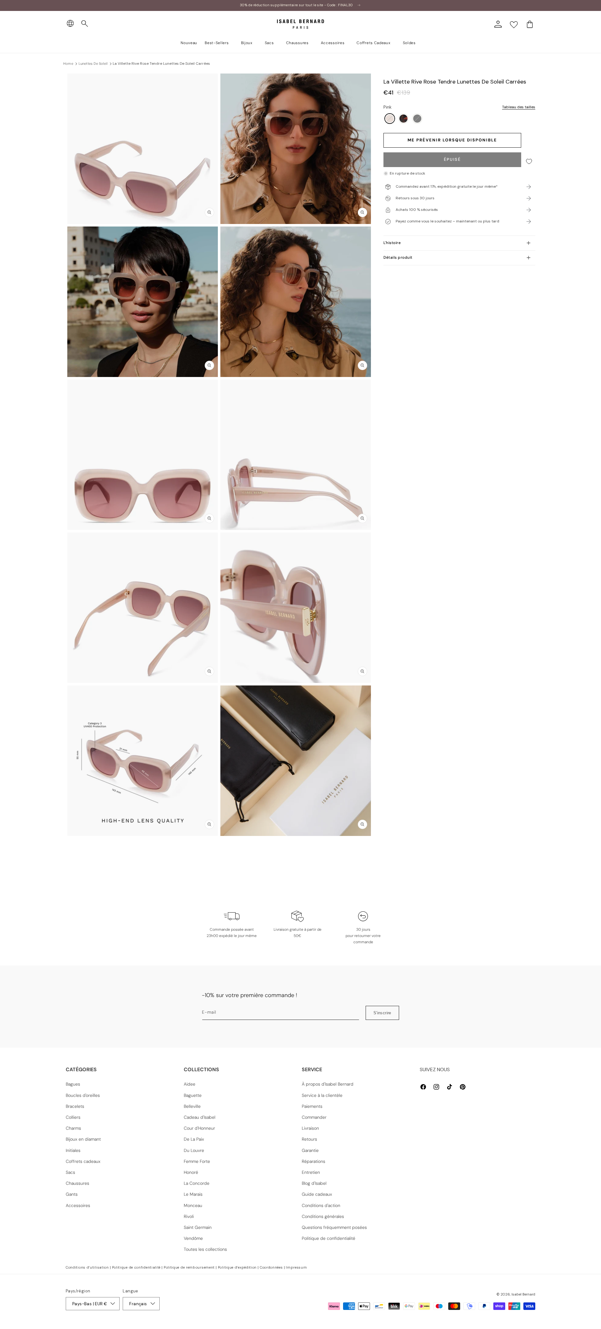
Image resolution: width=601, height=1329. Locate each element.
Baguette (193, 1095)
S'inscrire (382, 1013)
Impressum (296, 1267)
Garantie (310, 1150)
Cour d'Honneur (199, 1128)
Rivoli (189, 1216)
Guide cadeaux (317, 1194)
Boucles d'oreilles (83, 1095)
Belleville (192, 1106)
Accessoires (78, 1205)
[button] (85, 24)
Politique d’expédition (237, 1267)
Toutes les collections (205, 1249)
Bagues (73, 1084)
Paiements (312, 1106)
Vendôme (193, 1238)
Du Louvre (194, 1150)
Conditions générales (323, 1216)
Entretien (311, 1172)
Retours (309, 1139)
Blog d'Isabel (314, 1183)
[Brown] (403, 119)
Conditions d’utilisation (87, 1267)
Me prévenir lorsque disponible (452, 140)
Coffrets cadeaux (83, 1161)
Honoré (191, 1172)
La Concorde (196, 1183)
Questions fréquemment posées (334, 1227)
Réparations (313, 1161)
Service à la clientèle (322, 1095)
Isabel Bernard (523, 1294)
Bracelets (75, 1106)
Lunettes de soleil (93, 63)
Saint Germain (198, 1227)
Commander (314, 1117)
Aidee (189, 1084)
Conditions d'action (321, 1205)
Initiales (73, 1150)
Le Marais (193, 1194)
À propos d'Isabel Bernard (327, 1084)
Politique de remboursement (189, 1267)
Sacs (70, 1172)
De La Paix (194, 1139)
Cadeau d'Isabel (199, 1117)
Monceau (193, 1205)
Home (68, 63)
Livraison (310, 1128)
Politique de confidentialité (328, 1238)
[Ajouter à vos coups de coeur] (529, 161)
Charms (73, 1128)
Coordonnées (271, 1267)
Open (300, 850)
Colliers (73, 1117)
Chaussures (77, 1183)
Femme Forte (197, 1161)
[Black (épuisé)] (417, 119)
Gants (72, 1194)
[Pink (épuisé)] (389, 119)
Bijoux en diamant (83, 1139)
